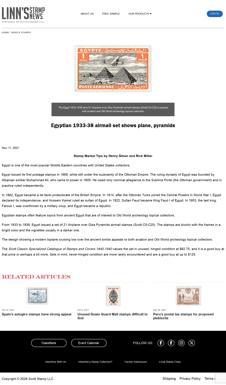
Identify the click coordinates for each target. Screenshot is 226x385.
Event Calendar (88, 343)
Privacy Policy (190, 379)
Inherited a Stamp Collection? (95, 361)
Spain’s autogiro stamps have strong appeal (36, 314)
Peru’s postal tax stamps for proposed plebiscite (183, 316)
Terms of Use (214, 379)
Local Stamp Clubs (170, 361)
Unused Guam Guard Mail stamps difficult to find (112, 316)
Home (5, 32)
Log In (214, 13)
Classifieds (49, 343)
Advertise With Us (55, 361)
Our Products (139, 13)
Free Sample (111, 13)
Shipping (169, 379)
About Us (87, 13)
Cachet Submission (136, 361)
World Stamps (21, 32)
